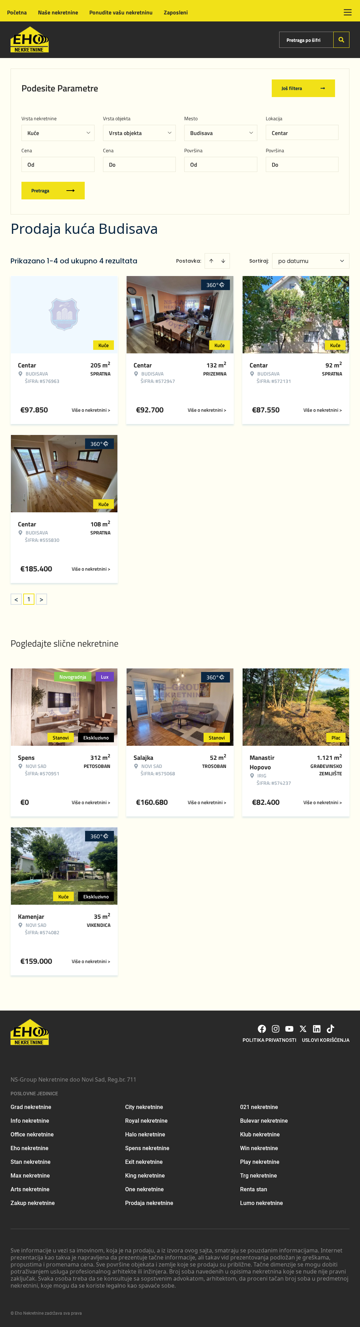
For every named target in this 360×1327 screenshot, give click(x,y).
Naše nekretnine (58, 12)
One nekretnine (144, 1189)
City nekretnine (144, 1107)
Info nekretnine (30, 1120)
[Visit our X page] (303, 1029)
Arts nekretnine (30, 1189)
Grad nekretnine (31, 1107)
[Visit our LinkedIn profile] (317, 1029)
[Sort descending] (223, 261)
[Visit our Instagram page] (275, 1029)
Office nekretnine (32, 1134)
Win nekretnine (259, 1148)
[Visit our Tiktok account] (330, 1029)
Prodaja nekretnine (149, 1203)
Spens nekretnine (147, 1148)
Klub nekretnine (260, 1134)
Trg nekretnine (258, 1175)
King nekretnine (145, 1175)
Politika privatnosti (269, 1040)
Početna (17, 12)
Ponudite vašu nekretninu (121, 12)
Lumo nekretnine (261, 1203)
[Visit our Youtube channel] (289, 1029)
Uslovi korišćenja (325, 1040)
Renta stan (253, 1189)
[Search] (341, 40)
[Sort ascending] (211, 261)
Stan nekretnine (31, 1162)
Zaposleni (176, 12)
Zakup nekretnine (33, 1203)
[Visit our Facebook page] (262, 1029)
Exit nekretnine (144, 1162)
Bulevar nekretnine (264, 1120)
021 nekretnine (259, 1107)
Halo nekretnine (145, 1134)
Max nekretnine (30, 1175)
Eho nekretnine (30, 1148)
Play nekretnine (259, 1162)
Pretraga (40, 190)
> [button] (41, 599)
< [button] (16, 599)
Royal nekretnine (146, 1120)
